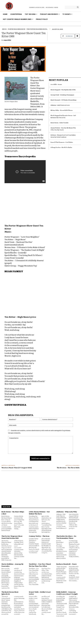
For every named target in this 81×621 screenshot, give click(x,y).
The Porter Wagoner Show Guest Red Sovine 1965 (11, 537)
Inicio (4, 29)
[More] (77, 36)
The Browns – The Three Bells (68, 468)
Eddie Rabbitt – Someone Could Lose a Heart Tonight (67, 593)
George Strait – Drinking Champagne (62, 95)
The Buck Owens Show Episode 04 (9, 593)
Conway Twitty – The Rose (39, 536)
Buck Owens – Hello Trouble (59, 123)
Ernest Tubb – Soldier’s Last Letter (40, 593)
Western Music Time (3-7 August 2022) (16, 468)
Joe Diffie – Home (56, 84)
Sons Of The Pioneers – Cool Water (62, 142)
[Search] (78, 7)
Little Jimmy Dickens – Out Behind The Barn (39, 513)
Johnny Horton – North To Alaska (61, 147)
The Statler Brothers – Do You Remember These (66, 537)
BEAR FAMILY (14, 271)
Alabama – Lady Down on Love (60, 105)
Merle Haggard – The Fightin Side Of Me (63, 90)
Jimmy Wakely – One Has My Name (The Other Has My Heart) (63, 129)
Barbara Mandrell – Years (66, 564)
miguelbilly (7, 40)
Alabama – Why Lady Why (66, 512)
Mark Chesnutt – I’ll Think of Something (63, 100)
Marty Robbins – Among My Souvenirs (12, 565)
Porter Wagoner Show (16, 29)
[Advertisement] (25, 204)
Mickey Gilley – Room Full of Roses (62, 110)
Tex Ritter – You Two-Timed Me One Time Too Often (40, 565)
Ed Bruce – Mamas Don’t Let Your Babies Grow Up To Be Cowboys (63, 136)
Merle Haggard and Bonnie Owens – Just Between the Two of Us (63, 116)
